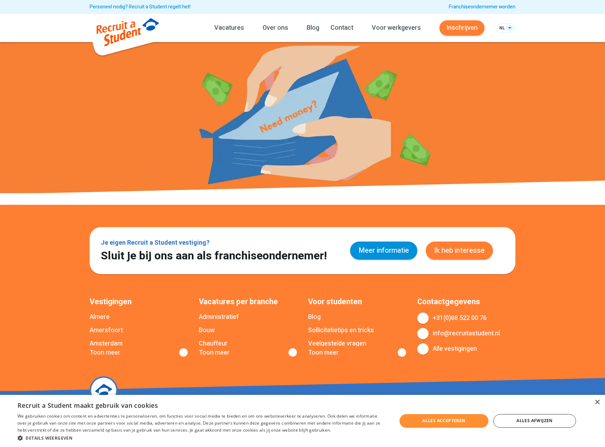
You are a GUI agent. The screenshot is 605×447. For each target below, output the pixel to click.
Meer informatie (384, 250)
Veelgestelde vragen (337, 343)
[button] (202, 438)
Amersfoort (106, 330)
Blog (313, 28)
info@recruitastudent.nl (466, 333)
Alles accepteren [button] (443, 421)
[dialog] (302, 421)
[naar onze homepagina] (128, 33)
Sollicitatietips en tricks (341, 330)
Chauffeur (213, 343)
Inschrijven (462, 28)
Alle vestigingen (455, 349)
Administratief (219, 317)
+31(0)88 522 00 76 (460, 318)
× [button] (597, 402)
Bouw (207, 330)
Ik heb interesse (459, 250)
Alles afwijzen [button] (534, 421)
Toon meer (105, 352)
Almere (100, 317)
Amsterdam (106, 343)
